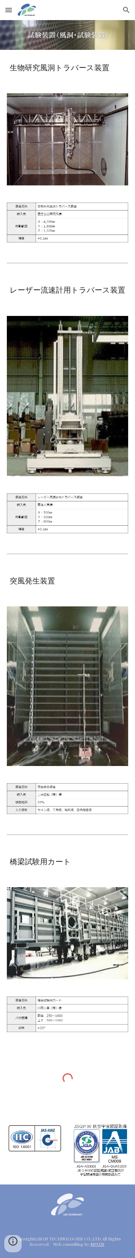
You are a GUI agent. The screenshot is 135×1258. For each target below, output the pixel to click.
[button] (8, 10)
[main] (68, 67)
